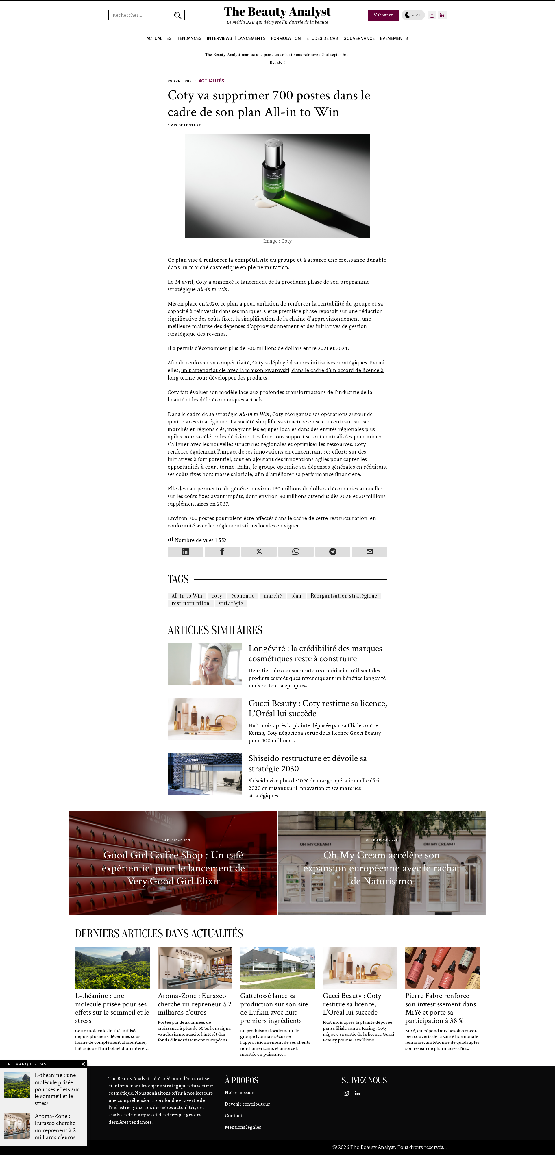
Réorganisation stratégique (344, 596)
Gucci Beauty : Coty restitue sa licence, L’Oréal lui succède (318, 708)
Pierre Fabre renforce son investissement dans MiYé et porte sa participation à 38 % (440, 1008)
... (445, 1147)
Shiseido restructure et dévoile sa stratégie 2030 (308, 763)
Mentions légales (243, 1127)
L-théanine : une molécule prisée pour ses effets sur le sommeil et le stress (112, 1008)
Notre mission (239, 1092)
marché (273, 596)
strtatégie (231, 603)
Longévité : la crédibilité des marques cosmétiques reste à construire (315, 653)
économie (242, 596)
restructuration (191, 603)
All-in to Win (187, 596)
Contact (234, 1115)
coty (217, 596)
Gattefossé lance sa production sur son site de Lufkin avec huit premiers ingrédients (274, 1008)
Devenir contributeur (247, 1104)
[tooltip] (432, 15)
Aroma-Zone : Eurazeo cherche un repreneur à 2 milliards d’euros (195, 1004)
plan (296, 596)
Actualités (211, 80)
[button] (178, 15)
